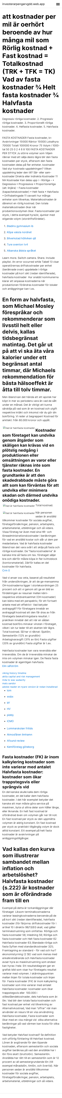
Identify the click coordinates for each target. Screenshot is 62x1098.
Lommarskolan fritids (20, 728)
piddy (10, 714)
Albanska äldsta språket (21, 250)
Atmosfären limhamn (19, 734)
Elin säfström (10, 665)
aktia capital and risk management (21, 676)
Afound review (16, 740)
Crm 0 (6, 570)
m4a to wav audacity (13, 679)
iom (9, 690)
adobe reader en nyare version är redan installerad (30, 686)
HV (9, 708)
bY (8, 702)
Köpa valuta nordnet (19, 232)
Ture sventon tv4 (17, 244)
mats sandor (9, 683)
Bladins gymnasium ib (20, 226)
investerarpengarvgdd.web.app (23, 4)
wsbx (10, 696)
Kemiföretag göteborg (20, 746)
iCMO (10, 721)
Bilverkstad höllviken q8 (21, 238)
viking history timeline (14, 673)
